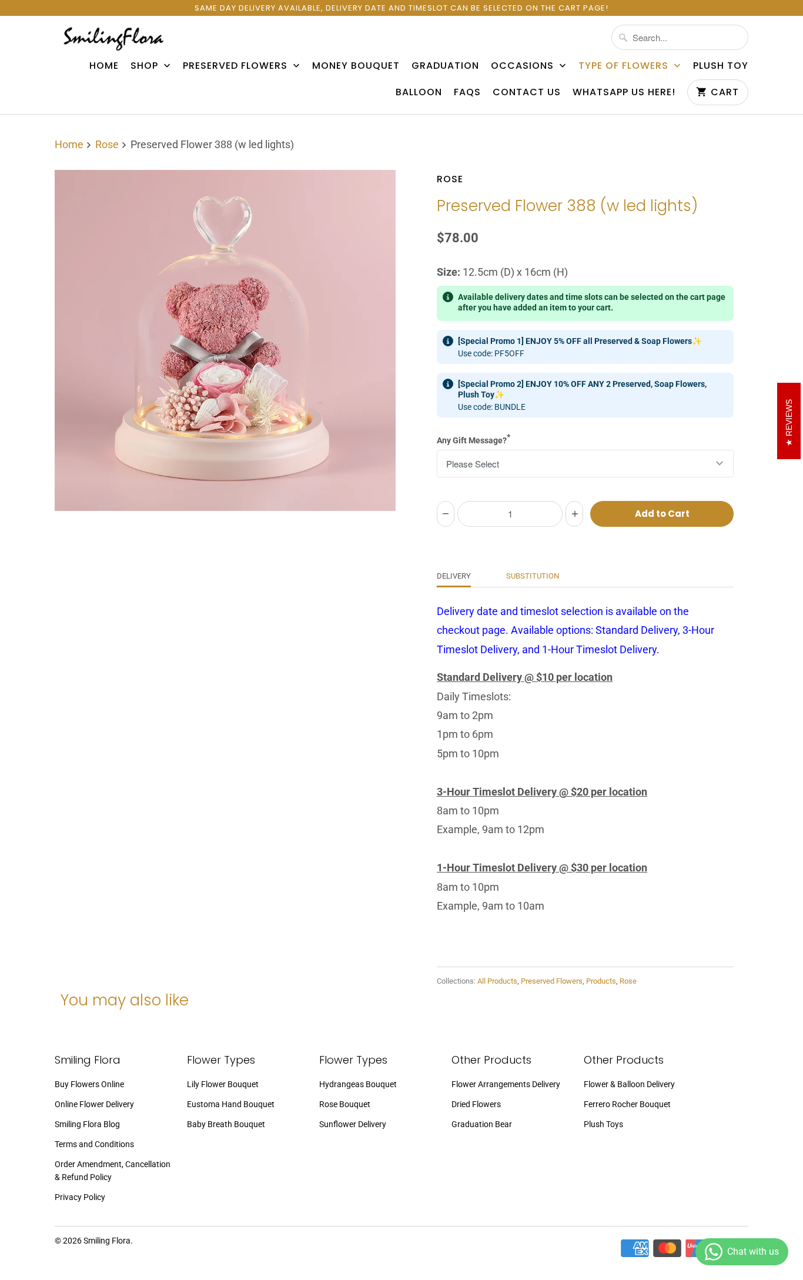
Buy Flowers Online (89, 1084)
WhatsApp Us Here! (624, 92)
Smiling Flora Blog (87, 1124)
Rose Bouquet (344, 1104)
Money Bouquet (356, 65)
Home (104, 65)
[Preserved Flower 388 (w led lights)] (225, 340)
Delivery (454, 576)
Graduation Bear (481, 1124)
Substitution (532, 576)
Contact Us (527, 92)
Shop (146, 65)
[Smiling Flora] (113, 38)
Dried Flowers (476, 1104)
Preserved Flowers (236, 65)
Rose (450, 179)
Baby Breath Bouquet (226, 1124)
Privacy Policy (80, 1197)
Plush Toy (720, 65)
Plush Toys (603, 1124)
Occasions (524, 65)
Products (601, 981)
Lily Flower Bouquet (223, 1084)
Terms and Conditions (94, 1144)
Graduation (445, 65)
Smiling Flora (107, 1240)
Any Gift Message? (473, 438)
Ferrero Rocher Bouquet (627, 1104)
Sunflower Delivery (352, 1124)
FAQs (467, 92)
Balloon (419, 92)
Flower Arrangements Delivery (505, 1084)
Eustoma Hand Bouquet (231, 1104)
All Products (497, 981)
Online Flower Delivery (94, 1104)
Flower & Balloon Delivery (629, 1084)
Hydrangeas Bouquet (358, 1084)
